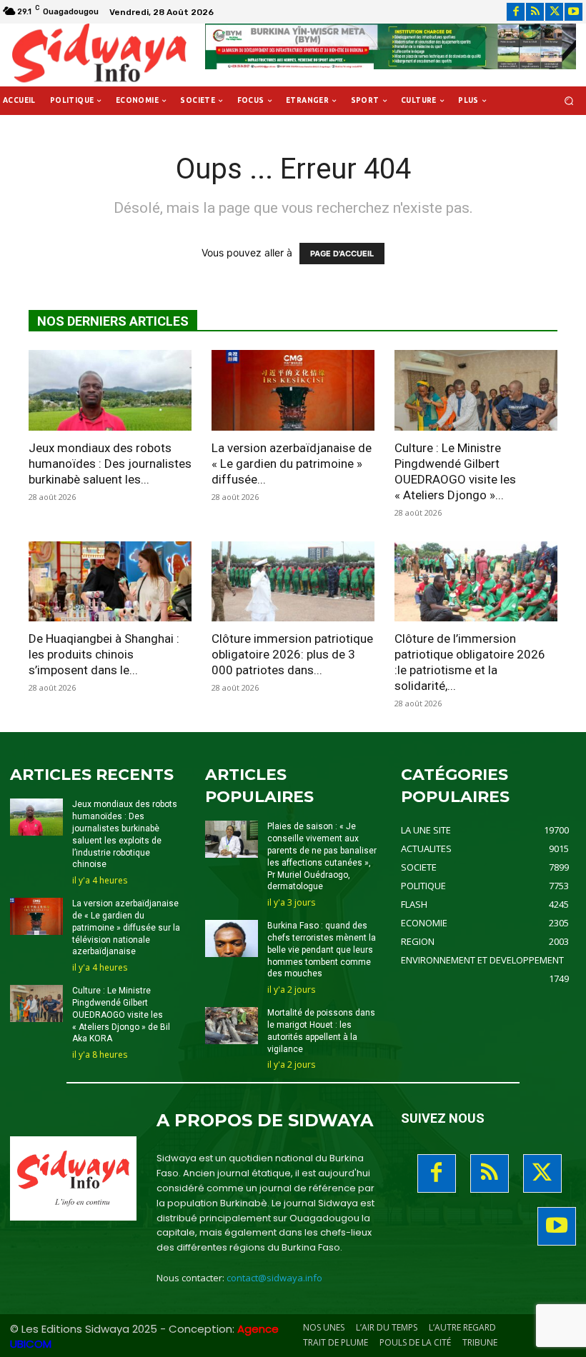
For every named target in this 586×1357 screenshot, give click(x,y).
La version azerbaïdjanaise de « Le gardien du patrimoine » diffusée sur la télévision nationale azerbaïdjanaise (126, 927)
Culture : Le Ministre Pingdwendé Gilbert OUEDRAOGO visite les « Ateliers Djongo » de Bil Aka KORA (121, 1014)
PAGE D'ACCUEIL (342, 254)
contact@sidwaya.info (274, 1277)
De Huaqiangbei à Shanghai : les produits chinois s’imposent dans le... (104, 654)
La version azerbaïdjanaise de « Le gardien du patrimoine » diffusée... (292, 463)
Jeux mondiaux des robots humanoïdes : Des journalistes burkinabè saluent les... (110, 463)
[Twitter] (554, 11)
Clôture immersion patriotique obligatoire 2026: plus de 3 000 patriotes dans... (292, 654)
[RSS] (535, 11)
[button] (569, 101)
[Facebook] (515, 11)
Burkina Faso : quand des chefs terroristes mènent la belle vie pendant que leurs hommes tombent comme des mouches (321, 949)
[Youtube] (573, 11)
